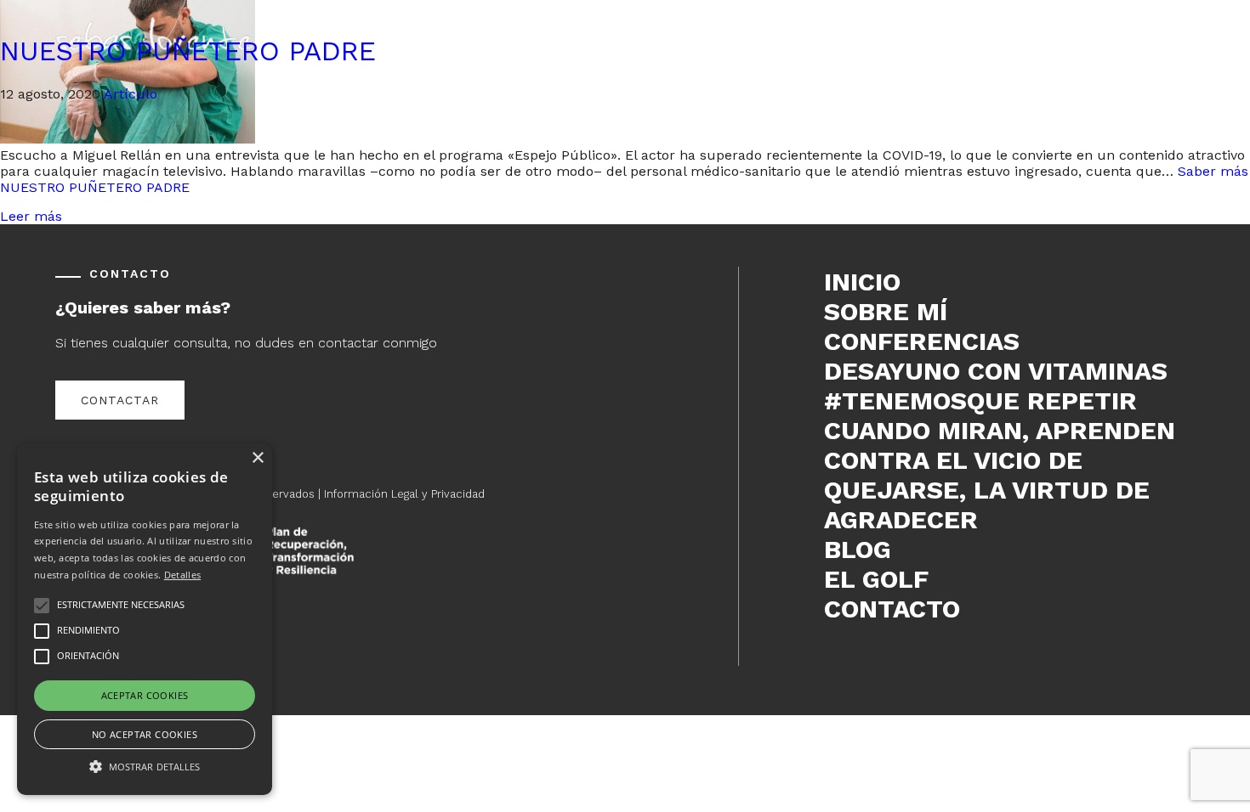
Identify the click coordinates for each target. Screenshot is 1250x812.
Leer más (31, 216)
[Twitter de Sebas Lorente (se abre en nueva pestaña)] (858, 660)
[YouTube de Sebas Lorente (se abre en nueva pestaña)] (911, 660)
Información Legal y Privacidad (404, 494)
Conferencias (922, 341)
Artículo (130, 94)
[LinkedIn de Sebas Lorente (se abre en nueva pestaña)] (885, 660)
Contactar (120, 400)
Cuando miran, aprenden (999, 430)
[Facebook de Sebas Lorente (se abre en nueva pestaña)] (832, 660)
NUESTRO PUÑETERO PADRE (188, 51)
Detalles (182, 574)
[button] (144, 765)
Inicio (862, 281)
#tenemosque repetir (980, 400)
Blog (857, 549)
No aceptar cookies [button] (144, 734)
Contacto (892, 608)
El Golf (876, 579)
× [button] (257, 458)
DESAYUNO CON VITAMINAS (996, 371)
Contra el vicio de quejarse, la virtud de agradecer (987, 489)
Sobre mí (885, 311)
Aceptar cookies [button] (145, 695)
